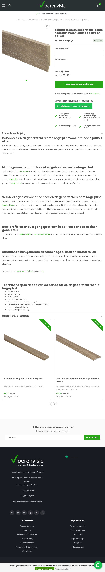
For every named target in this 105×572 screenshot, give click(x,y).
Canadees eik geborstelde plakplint (23, 378)
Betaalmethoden (27, 542)
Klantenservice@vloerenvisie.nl (28, 501)
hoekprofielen (25, 234)
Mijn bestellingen (78, 530)
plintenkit (13, 179)
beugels (34, 302)
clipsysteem (24, 171)
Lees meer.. (95, 94)
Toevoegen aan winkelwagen (78, 84)
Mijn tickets (77, 534)
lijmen (22, 302)
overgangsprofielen (42, 234)
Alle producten (78, 547)
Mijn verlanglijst (77, 538)
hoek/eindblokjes (41, 304)
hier (41, 271)
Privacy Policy (27, 538)
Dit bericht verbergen (44, 569)
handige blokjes (8, 205)
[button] (26, 80)
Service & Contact (27, 526)
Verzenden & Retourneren (27, 547)
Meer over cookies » (63, 569)
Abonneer (93, 437)
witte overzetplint (24, 271)
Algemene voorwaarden (27, 534)
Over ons (27, 530)
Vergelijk (77, 542)
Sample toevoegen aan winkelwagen (73, 106)
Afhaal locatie (27, 551)
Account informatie (78, 526)
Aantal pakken (61, 59)
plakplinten (16, 183)
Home (19, 19)
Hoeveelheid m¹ (61, 48)
